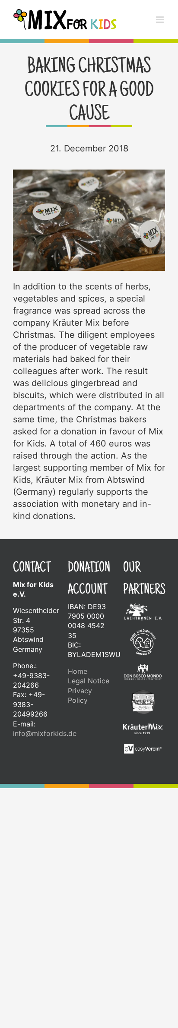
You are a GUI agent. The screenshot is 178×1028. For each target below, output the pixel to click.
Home (77, 671)
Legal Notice (88, 680)
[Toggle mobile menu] (160, 19)
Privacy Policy (80, 695)
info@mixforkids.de (44, 733)
